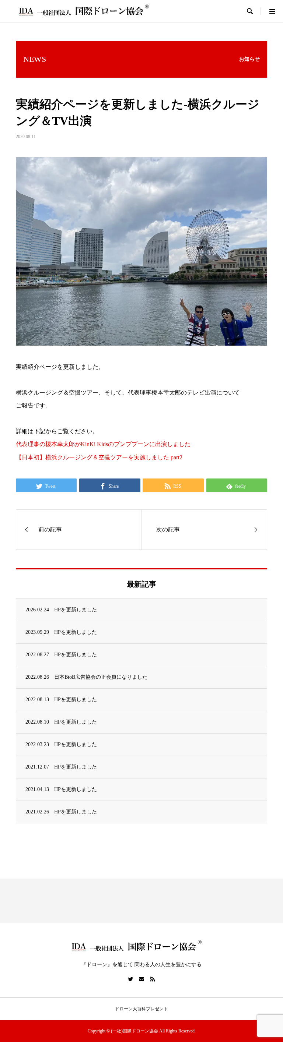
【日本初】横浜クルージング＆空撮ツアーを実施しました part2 (99, 457)
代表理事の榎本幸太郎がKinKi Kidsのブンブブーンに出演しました (103, 444)
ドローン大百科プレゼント (141, 1008)
